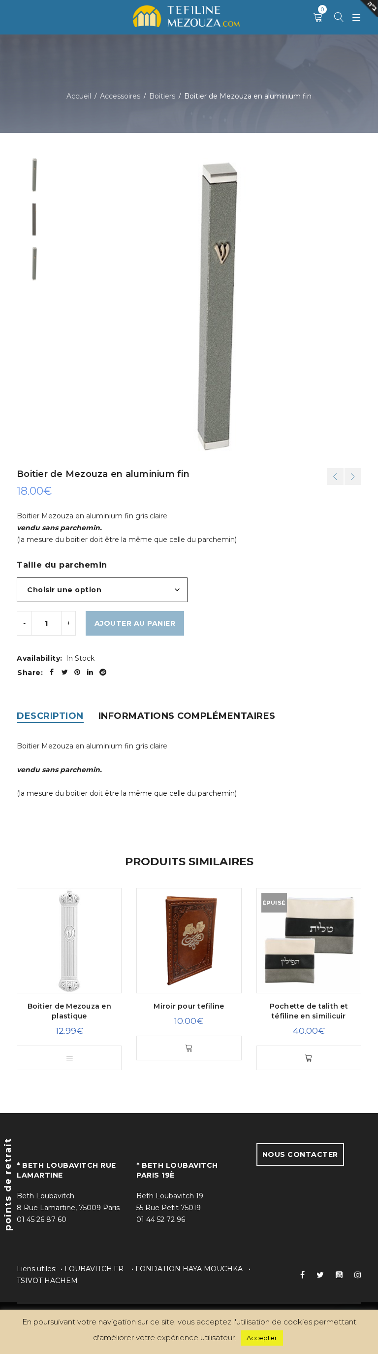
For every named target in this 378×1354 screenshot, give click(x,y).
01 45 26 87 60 (41, 1219)
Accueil (78, 96)
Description (50, 716)
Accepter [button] (262, 1338)
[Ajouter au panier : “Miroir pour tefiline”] (189, 1048)
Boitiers (162, 96)
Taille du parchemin (62, 565)
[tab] (50, 716)
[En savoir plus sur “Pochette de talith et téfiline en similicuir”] (308, 1057)
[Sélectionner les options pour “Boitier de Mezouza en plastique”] (69, 1057)
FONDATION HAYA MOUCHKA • (193, 1268)
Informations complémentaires (187, 716)
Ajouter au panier (135, 623)
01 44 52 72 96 (160, 1219)
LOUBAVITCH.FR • (99, 1268)
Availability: (40, 658)
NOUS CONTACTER (300, 1154)
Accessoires (120, 96)
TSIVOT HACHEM (47, 1280)
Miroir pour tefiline (189, 1006)
